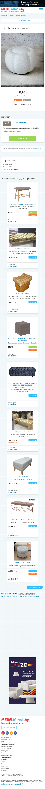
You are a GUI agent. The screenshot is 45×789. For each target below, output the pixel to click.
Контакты (4, 770)
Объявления (5, 766)
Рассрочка (4, 759)
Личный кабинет (6, 757)
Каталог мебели (5, 737)
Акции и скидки (6, 748)
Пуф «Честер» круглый (23, 562)
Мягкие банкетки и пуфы (9, 596)
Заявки (3, 762)
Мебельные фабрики (7, 742)
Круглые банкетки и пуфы (26, 593)
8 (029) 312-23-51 (13, 535)
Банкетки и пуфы (22, 15)
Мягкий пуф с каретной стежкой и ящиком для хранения (22, 384)
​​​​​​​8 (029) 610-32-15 (13, 404)
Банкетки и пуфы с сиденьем (29, 596)
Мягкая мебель (11, 15)
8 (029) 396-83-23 (13, 266)
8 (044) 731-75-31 (13, 580)
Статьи (3, 753)
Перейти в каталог (34, 587)
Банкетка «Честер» (22, 249)
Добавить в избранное (22, 96)
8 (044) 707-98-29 (13, 221)
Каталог (3, 15)
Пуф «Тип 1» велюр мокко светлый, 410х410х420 (22, 339)
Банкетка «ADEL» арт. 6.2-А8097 (22, 519)
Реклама (3, 764)
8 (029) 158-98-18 (13, 492)
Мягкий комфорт (19, 122)
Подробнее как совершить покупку (11, 784)
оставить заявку (35, 149)
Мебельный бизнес (6, 755)
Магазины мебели (6, 740)
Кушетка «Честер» (22, 432)
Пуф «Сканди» (22, 477)
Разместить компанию (9, 727)
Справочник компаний (7, 744)
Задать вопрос (22, 138)
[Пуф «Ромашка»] (22, 86)
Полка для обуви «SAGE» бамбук (22, 204)
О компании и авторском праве (9, 777)
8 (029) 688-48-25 (13, 311)
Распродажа (4, 751)
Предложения (5, 768)
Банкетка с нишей (22, 294)
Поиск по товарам (6, 746)
